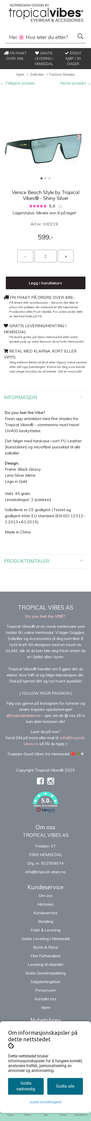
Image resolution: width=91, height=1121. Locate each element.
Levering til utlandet (45, 964)
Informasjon (20, 397)
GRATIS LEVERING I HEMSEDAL (44, 58)
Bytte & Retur (45, 947)
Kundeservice (45, 912)
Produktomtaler (26, 561)
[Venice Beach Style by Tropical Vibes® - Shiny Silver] (45, 136)
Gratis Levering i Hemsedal (45, 938)
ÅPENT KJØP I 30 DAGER (73, 58)
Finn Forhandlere (46, 955)
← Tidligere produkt (17, 83)
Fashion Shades (62, 74)
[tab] (45, 397)
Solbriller (37, 74)
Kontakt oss (45, 998)
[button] (41, 178)
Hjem (20, 74)
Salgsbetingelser (45, 981)
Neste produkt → (75, 83)
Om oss (45, 895)
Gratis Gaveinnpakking (45, 972)
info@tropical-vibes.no (45, 871)
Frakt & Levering (45, 929)
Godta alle (65, 1086)
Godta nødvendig (25, 1086)
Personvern (45, 990)
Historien (45, 904)
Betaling (45, 921)
